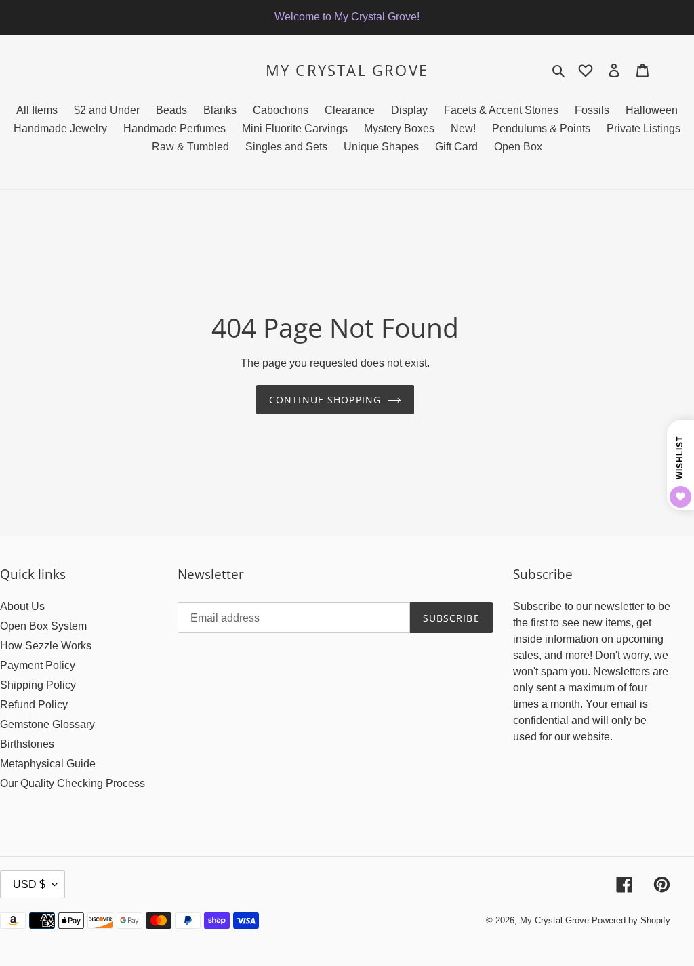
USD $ (29, 884)
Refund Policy (34, 704)
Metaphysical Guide (48, 763)
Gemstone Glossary (47, 724)
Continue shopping (325, 399)
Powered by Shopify (631, 920)
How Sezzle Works (45, 645)
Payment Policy (37, 665)
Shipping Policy (38, 685)
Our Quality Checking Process (72, 783)
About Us (22, 606)
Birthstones (27, 744)
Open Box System (43, 626)
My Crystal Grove (347, 70)
